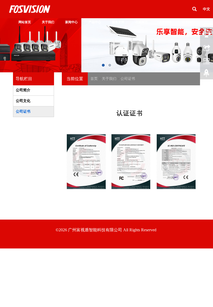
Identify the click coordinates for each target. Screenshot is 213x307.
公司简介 (23, 90)
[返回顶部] (206, 74)
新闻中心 (71, 22)
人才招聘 (165, 22)
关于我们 (48, 22)
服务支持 (118, 22)
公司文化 (23, 101)
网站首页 (24, 22)
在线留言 (141, 22)
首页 (94, 79)
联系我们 (188, 22)
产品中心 (95, 22)
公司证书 (128, 79)
